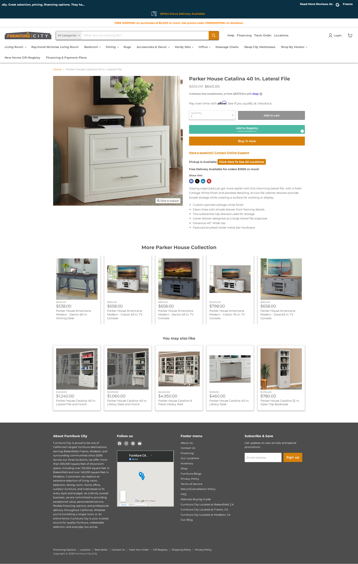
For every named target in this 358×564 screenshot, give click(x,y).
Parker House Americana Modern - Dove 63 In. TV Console (277, 314)
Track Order (262, 35)
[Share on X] (197, 181)
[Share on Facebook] (191, 181)
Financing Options (64, 549)
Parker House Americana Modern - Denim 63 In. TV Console (176, 314)
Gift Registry (160, 549)
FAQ (183, 494)
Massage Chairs (227, 47)
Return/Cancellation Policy (198, 489)
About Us (187, 443)
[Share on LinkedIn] (203, 181)
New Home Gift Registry (22, 57)
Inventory (187, 463)
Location (85, 549)
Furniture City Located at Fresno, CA (204, 509)
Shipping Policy (181, 549)
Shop (184, 468)
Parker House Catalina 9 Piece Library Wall (175, 402)
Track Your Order (139, 549)
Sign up (292, 457)
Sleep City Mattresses (259, 47)
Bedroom (91, 47)
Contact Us (188, 448)
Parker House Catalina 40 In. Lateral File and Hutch (76, 402)
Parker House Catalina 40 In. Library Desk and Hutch (127, 402)
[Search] (214, 35)
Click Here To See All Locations (241, 162)
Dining (111, 47)
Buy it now (247, 141)
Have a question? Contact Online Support (219, 152)
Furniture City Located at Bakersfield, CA (207, 504)
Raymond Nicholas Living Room (55, 47)
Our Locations (190, 458)
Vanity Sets (183, 47)
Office (203, 47)
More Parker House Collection (179, 247)
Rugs (127, 47)
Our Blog (187, 519)
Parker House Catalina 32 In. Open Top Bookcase (280, 402)
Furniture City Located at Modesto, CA (205, 514)
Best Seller (101, 549)
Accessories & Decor (152, 47)
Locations (281, 35)
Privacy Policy (190, 478)
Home (57, 69)
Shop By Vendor (293, 47)
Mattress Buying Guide (196, 499)
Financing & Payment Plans (66, 57)
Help (230, 35)
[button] (336, 35)
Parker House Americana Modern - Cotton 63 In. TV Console (124, 314)
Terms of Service (191, 484)
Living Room (14, 47)
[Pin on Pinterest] (209, 181)
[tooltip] (302, 131)
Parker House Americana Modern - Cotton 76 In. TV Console (227, 314)
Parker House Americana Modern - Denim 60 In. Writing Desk (73, 314)
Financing (244, 35)
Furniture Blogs (191, 473)
